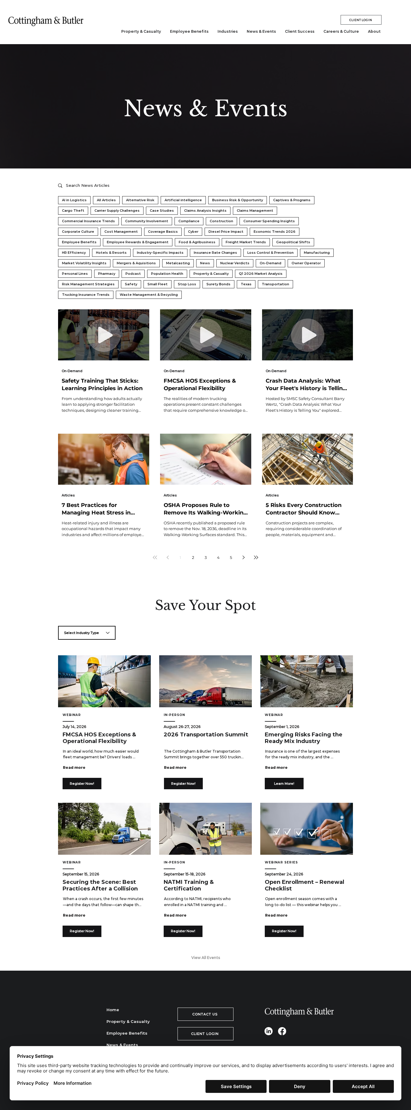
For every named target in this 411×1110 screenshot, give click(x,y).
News (205, 263)
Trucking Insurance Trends (86, 295)
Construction (221, 221)
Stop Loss (187, 284)
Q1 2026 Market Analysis (261, 273)
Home (113, 1009)
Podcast (133, 273)
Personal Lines (75, 273)
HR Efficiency (74, 252)
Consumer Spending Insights (269, 221)
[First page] (155, 557)
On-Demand (270, 263)
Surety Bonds (218, 284)
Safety (131, 284)
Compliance (188, 221)
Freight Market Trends (246, 242)
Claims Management (255, 210)
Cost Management (121, 231)
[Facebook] (282, 1031)
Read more (74, 767)
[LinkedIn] (268, 1031)
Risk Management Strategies (88, 284)
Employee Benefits (79, 242)
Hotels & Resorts (111, 252)
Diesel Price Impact (226, 231)
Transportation (275, 284)
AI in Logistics (74, 200)
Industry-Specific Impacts (160, 252)
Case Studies (162, 210)
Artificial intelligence (183, 200)
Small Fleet (157, 284)
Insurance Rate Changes (215, 252)
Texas (246, 284)
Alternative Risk (140, 200)
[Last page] (256, 557)
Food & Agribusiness (197, 242)
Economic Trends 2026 (274, 231)
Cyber (193, 231)
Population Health (167, 273)
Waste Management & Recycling (149, 295)
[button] (227, 31)
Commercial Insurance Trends (88, 221)
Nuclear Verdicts (234, 263)
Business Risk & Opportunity (237, 200)
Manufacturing (317, 252)
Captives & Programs (292, 200)
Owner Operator (306, 263)
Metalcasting (178, 263)
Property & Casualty (211, 273)
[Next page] (243, 557)
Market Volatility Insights (84, 263)
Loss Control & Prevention (270, 252)
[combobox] (87, 633)
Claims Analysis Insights (205, 210)
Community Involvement (146, 221)
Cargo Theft (73, 210)
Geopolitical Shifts (293, 242)
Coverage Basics (163, 231)
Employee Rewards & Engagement (137, 242)
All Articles (106, 200)
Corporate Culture (78, 231)
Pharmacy (106, 273)
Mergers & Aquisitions (136, 263)
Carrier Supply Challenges (117, 210)
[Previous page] (167, 557)
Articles (68, 495)
